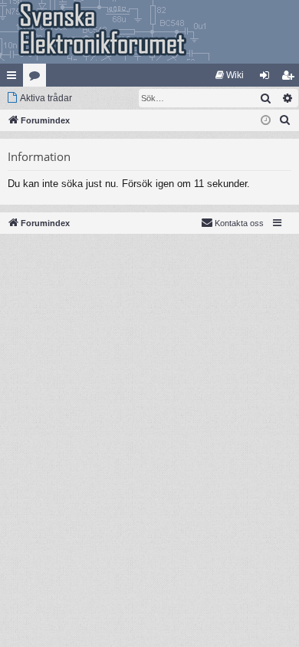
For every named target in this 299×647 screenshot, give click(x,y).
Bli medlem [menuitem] (290, 78)
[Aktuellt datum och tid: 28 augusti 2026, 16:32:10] (266, 121)
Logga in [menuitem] (267, 78)
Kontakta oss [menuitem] (239, 223)
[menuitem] (229, 75)
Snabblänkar (14, 78)
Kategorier (37, 78)
